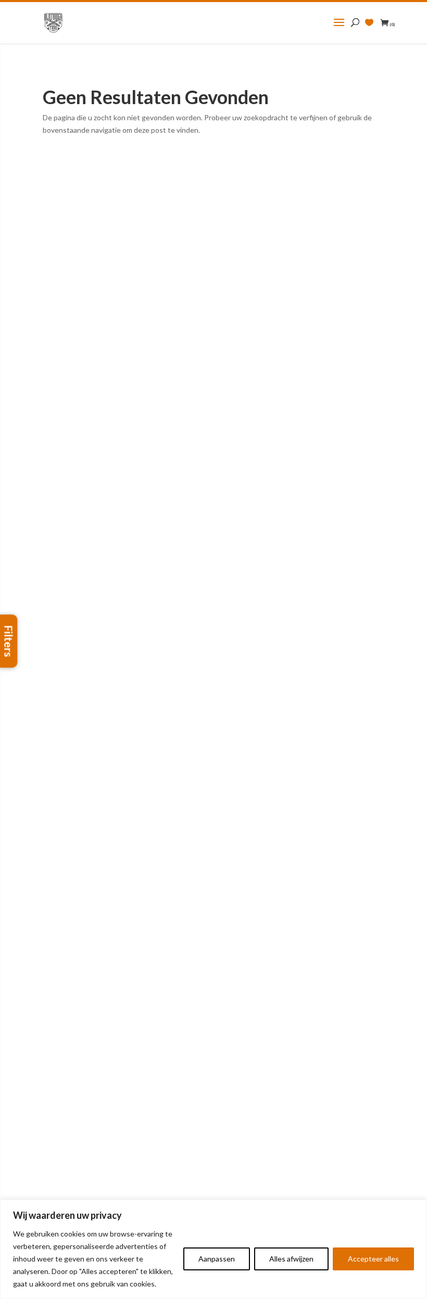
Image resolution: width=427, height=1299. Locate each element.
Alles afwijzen (291, 1258)
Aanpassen (216, 1258)
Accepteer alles (373, 1258)
